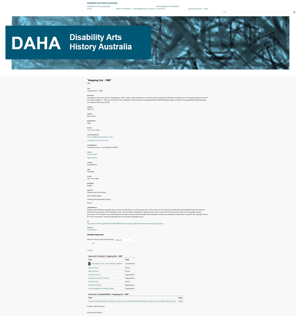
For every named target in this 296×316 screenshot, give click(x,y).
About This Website (123, 9)
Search (294, 12)
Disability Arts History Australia (102, 3)
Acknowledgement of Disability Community (167, 7)
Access (206, 9)
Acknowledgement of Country (144, 9)
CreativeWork (92, 230)
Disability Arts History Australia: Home (98, 7)
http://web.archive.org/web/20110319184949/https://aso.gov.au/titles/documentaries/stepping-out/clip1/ (125, 224)
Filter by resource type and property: (100, 239)
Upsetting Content (195, 9)
